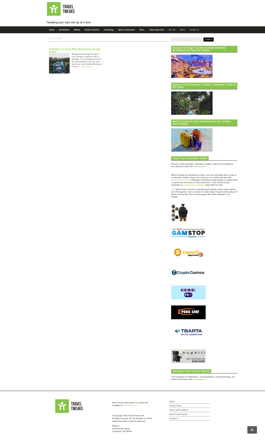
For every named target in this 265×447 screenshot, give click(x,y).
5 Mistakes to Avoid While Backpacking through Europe (74, 50)
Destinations (64, 29)
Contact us (194, 29)
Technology (109, 29)
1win (173, 189)
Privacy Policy (175, 406)
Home (51, 29)
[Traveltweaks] (61, 15)
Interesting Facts (157, 29)
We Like (172, 29)
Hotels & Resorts (91, 29)
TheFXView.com (130, 405)
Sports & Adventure (126, 29)
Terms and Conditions (178, 410)
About (182, 29)
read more (86, 66)
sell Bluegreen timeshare (194, 185)
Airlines (77, 29)
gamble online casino (180, 180)
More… (142, 29)
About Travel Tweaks (178, 414)
